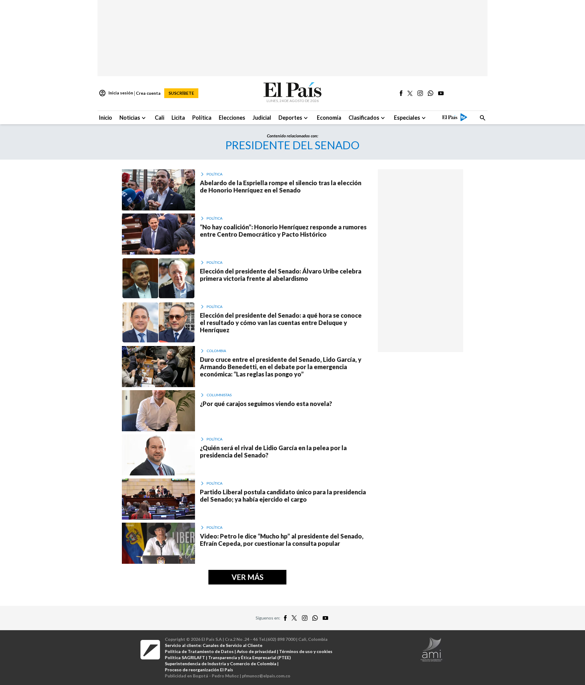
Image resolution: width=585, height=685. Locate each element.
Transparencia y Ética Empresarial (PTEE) (249, 657)
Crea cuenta (148, 93)
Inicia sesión (116, 93)
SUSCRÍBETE (181, 93)
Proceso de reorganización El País (199, 669)
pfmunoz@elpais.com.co (266, 675)
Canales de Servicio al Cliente (232, 645)
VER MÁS (248, 577)
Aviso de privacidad (256, 651)
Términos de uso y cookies (305, 651)
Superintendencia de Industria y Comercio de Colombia (220, 663)
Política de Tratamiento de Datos (199, 651)
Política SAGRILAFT (185, 657)
